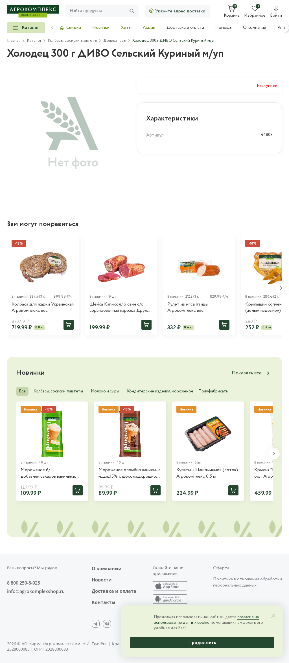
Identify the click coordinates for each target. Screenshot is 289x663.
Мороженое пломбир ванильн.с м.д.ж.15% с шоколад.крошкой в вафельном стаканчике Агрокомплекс (129, 473)
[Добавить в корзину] (69, 325)
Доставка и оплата (185, 27)
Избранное (255, 16)
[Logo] (33, 11)
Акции (149, 27)
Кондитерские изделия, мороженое (160, 391)
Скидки (73, 27)
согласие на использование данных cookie (206, 619)
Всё (22, 391)
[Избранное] (150, 242)
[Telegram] (96, 624)
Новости (102, 580)
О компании (254, 27)
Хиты (126, 27)
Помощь (223, 27)
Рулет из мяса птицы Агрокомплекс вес (187, 307)
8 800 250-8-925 (23, 583)
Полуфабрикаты (213, 391)
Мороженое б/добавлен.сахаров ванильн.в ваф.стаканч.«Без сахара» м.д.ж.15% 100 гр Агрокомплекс (51, 473)
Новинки (101, 27)
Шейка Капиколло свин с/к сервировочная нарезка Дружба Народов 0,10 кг (120, 307)
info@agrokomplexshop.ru (36, 591)
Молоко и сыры (105, 391)
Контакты (103, 602)
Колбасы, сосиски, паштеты (58, 391)
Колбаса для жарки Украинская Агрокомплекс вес (43, 307)
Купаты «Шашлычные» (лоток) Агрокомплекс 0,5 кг (207, 473)
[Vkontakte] (107, 624)
